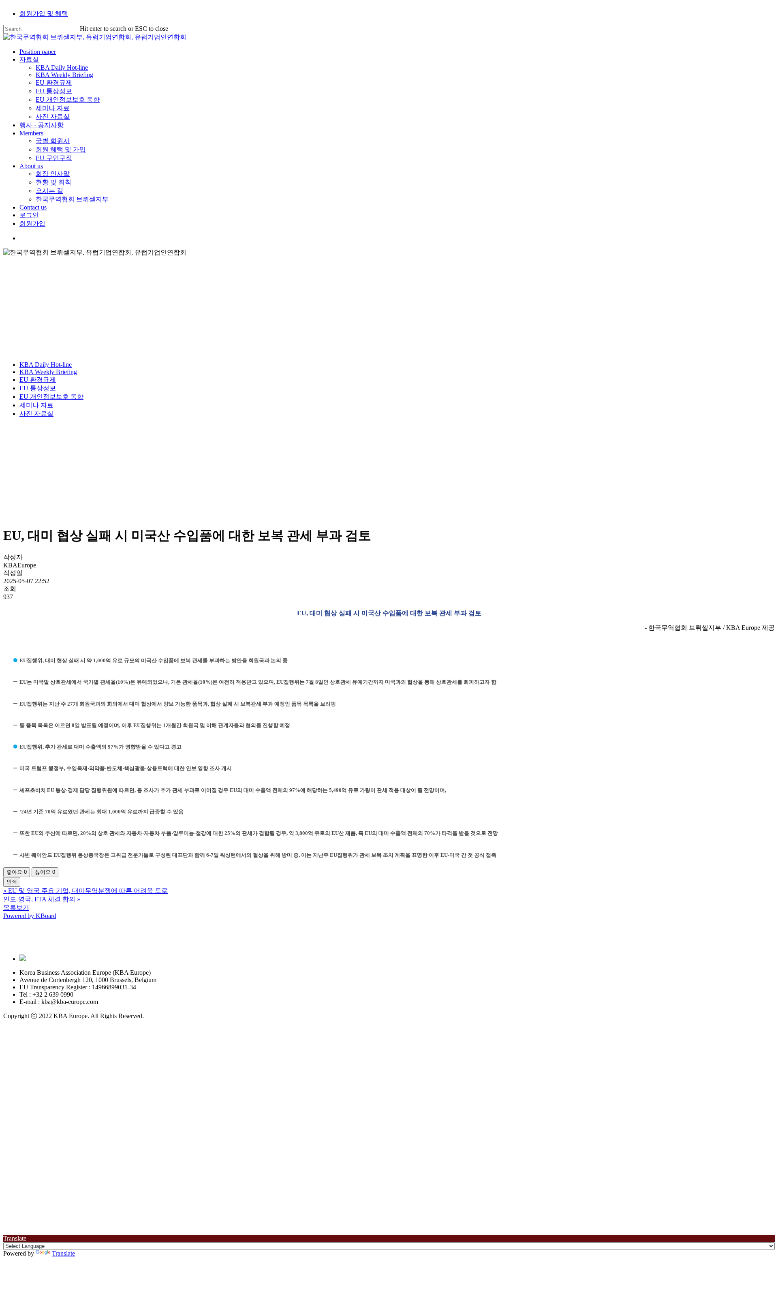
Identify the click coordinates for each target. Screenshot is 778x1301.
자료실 (73, 1059)
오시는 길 (94, 1191)
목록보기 (16, 907)
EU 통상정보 (37, 388)
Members (76, 1133)
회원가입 (77, 1223)
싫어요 (45, 872)
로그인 (73, 1215)
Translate (63, 1253)
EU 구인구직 (98, 1158)
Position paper (82, 1052)
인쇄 (11, 882)
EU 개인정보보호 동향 (51, 396)
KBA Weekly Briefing (48, 371)
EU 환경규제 (37, 379)
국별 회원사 (97, 1141)
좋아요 (16, 872)
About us (76, 1166)
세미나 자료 (36, 405)
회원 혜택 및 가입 (105, 1149)
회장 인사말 (97, 1173)
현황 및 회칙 (98, 1182)
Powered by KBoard (29, 915)
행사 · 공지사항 (86, 1125)
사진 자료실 (36, 413)
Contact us (77, 1207)
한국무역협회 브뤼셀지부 (116, 1199)
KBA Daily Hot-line (45, 364)
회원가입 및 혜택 (43, 13)
